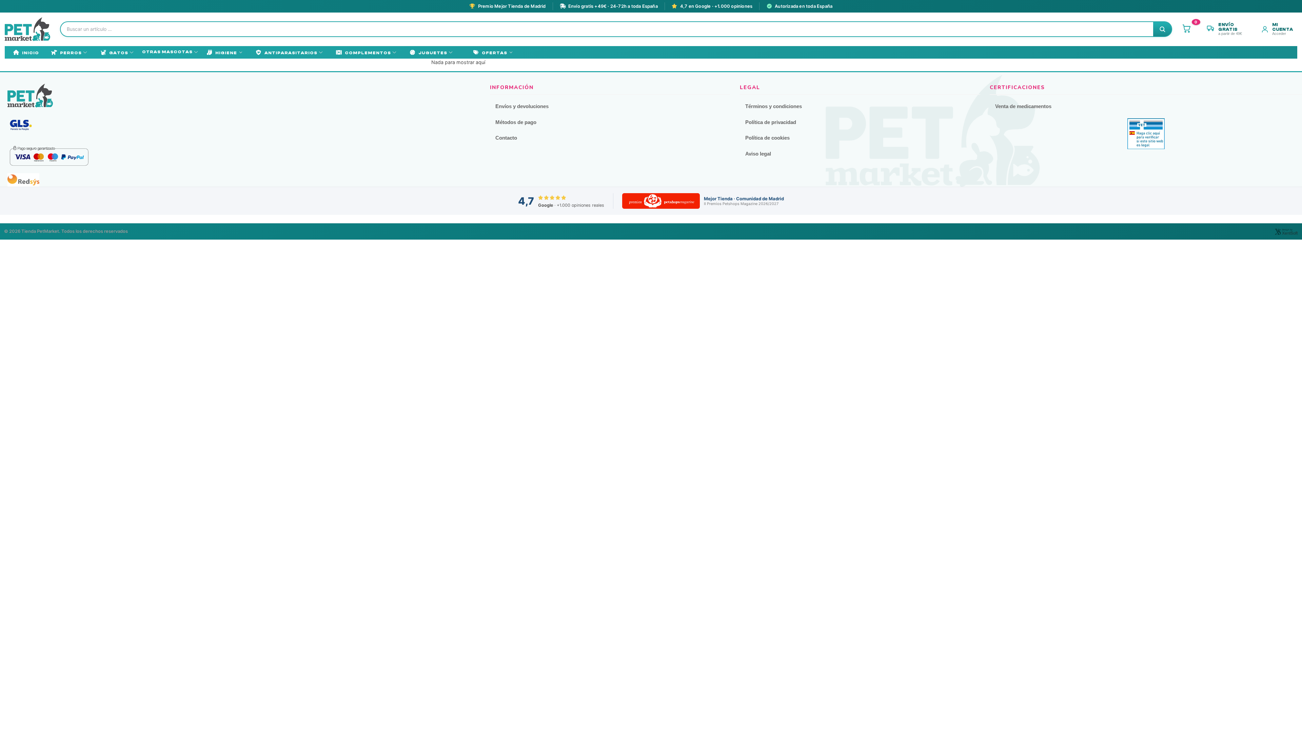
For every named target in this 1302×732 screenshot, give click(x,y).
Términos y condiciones (773, 106)
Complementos (368, 52)
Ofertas (494, 52)
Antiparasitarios (290, 52)
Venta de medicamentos (1023, 106)
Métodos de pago (515, 122)
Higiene (226, 52)
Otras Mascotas (167, 51)
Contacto (506, 138)
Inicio (30, 52)
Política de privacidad (770, 122)
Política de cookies (767, 138)
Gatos (118, 52)
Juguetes (432, 52)
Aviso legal (758, 154)
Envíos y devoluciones (522, 106)
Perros (71, 52)
